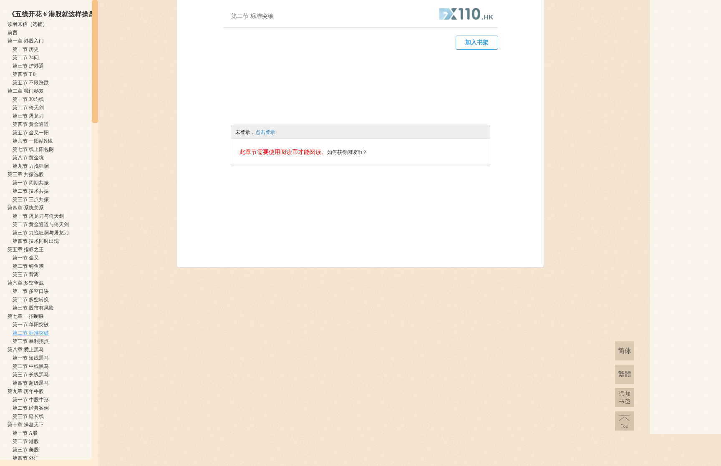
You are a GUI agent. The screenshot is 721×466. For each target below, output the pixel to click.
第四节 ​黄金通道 (31, 124)
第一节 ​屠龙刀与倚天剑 (38, 216)
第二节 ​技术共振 (31, 191)
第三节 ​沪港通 (28, 66)
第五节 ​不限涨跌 (31, 83)
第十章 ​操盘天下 (26, 425)
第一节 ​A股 (25, 433)
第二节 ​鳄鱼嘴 (28, 266)
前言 (13, 32)
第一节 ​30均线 (28, 99)
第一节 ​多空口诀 (31, 291)
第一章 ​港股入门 (26, 41)
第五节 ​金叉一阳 (31, 133)
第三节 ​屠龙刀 (28, 116)
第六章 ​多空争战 (26, 283)
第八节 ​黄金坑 (28, 158)
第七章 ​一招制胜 (26, 316)
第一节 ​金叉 (26, 258)
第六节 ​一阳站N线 (33, 141)
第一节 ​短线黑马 (31, 358)
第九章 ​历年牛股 (26, 391)
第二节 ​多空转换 (31, 299)
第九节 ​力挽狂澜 (31, 166)
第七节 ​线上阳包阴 (33, 149)
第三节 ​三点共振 (31, 199)
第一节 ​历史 (26, 49)
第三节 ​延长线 (28, 416)
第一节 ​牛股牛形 (31, 400)
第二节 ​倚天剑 (28, 108)
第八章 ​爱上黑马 (26, 350)
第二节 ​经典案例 (31, 408)
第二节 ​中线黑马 (31, 366)
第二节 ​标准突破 (31, 333)
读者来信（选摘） (28, 24)
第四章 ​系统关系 (26, 208)
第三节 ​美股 (26, 450)
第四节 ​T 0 (24, 74)
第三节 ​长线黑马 (31, 375)
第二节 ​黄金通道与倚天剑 (41, 224)
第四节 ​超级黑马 (31, 383)
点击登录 (265, 132)
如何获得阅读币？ (347, 152)
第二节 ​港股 (26, 441)
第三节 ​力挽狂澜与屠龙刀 (41, 233)
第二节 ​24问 (26, 57)
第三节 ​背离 (26, 274)
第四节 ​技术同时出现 (36, 241)
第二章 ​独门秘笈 (26, 91)
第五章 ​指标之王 (26, 249)
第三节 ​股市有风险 (33, 308)
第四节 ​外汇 (26, 458)
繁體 (624, 374)
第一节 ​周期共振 (31, 183)
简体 (624, 350)
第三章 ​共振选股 (26, 174)
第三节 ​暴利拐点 (31, 341)
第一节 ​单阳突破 (31, 324)
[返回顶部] (624, 421)
